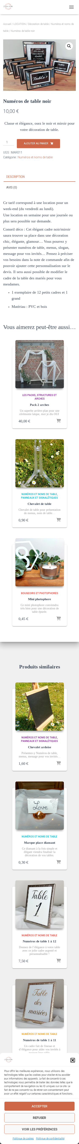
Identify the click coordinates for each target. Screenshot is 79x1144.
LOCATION (19, 24)
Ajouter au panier (36, 143)
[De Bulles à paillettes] (9, 7)
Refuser (39, 1118)
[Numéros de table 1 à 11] (39, 1003)
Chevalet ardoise (39, 747)
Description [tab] (15, 176)
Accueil (7, 24)
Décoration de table (38, 24)
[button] (73, 1060)
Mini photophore (39, 599)
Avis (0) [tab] (11, 187)
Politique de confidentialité (50, 1138)
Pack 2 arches (39, 404)
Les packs (29, 395)
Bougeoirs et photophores (39, 593)
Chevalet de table (39, 504)
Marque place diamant (39, 842)
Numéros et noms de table (35, 157)
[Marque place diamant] (39, 806)
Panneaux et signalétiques (39, 497)
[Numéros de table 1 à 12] (39, 904)
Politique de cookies (23, 1138)
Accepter (39, 1106)
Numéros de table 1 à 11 (39, 1040)
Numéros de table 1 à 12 (39, 941)
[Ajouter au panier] (58, 421)
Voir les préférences (39, 1129)
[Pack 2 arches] (39, 364)
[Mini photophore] (39, 562)
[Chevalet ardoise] (39, 706)
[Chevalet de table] (39, 463)
